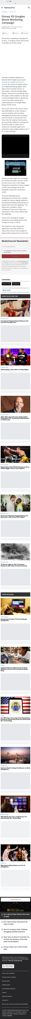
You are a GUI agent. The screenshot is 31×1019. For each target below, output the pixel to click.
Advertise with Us (7, 996)
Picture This (13, 12)
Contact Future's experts (9, 977)
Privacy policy (6, 981)
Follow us (17, 33)
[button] (2, 7)
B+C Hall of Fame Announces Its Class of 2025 (15, 923)
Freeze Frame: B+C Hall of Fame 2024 (15, 948)
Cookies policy (6, 985)
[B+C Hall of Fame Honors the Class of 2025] (15, 910)
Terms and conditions (8, 973)
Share (6, 33)
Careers (4, 992)
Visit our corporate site (15, 960)
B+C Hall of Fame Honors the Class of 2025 (17, 915)
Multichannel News (16, 27)
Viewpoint (4, 12)
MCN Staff (6, 27)
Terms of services (22, 261)
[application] (15, 144)
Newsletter (26, 33)
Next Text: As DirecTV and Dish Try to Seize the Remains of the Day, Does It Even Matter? (16, 939)
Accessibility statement (8, 988)
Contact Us (5, 1000)
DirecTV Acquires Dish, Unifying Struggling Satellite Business (15, 931)
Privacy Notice (24, 263)
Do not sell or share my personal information (15, 1004)
